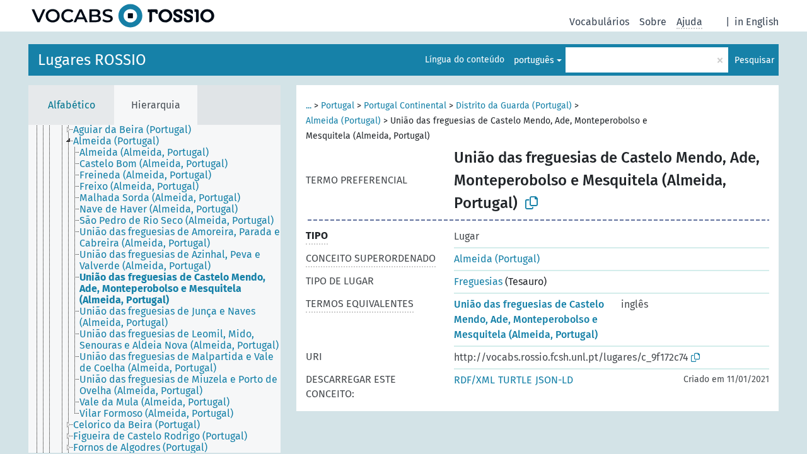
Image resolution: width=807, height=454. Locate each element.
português (534, 60)
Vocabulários (599, 22)
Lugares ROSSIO (92, 60)
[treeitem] (137, 130)
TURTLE (515, 380)
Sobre (652, 22)
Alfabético (71, 105)
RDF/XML (474, 380)
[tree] (154, 289)
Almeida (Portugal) (343, 120)
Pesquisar (754, 60)
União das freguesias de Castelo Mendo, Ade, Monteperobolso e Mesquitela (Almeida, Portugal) (529, 319)
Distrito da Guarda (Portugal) (514, 105)
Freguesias (478, 282)
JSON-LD (554, 380)
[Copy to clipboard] (531, 203)
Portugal (337, 105)
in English (756, 22)
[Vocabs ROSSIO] (123, 16)
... (308, 105)
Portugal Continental (405, 105)
